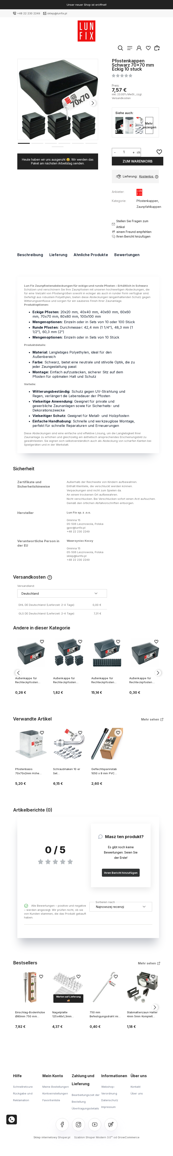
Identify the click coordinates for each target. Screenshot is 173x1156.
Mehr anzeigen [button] (149, 125)
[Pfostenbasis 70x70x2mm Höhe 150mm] (129, 125)
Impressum (108, 1107)
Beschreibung (30, 255)
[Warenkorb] (157, 48)
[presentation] (22, 103)
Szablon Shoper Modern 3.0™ (93, 1137)
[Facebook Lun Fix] (62, 1124)
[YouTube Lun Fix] (94, 1124)
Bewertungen (126, 255)
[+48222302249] (11, 1119)
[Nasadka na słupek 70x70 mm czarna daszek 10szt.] (58, 99)
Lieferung (58, 255)
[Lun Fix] (139, 193)
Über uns (137, 1093)
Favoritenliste (51, 1100)
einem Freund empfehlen (133, 232)
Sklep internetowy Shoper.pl (52, 1137)
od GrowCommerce (126, 1137)
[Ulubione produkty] (148, 48)
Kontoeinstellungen (55, 1093)
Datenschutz (109, 1100)
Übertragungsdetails (85, 1108)
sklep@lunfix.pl (57, 13)
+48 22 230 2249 (28, 13)
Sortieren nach (105, 901)
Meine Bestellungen (55, 1086)
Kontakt (136, 1086)
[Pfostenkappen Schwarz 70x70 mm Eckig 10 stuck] (119, 125)
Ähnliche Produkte (91, 255)
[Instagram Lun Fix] (78, 1124)
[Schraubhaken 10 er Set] (139, 125)
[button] (24, 143)
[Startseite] (86, 31)
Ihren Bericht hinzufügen (121, 872)
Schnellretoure (23, 1086)
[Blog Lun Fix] (111, 1124)
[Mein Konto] (139, 48)
